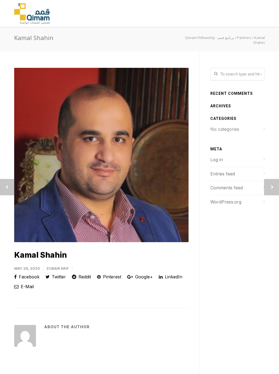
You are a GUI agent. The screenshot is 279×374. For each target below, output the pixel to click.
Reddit (84, 276)
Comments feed (226, 187)
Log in (216, 159)
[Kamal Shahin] (101, 155)
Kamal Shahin (40, 255)
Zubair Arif (57, 268)
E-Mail (26, 286)
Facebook (28, 276)
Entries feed (222, 174)
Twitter (58, 276)
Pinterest (111, 276)
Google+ (143, 276)
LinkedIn (172, 276)
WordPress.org (225, 202)
